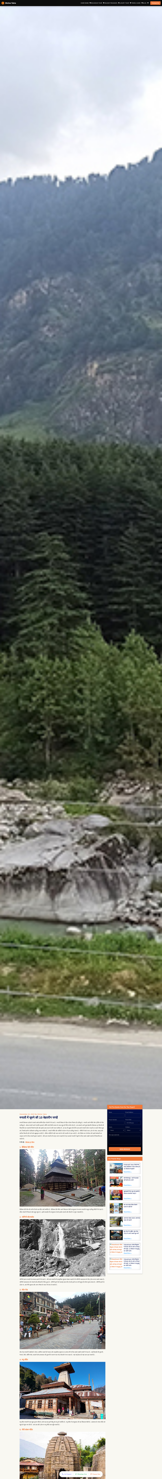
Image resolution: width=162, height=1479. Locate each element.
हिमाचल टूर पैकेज (30, 1142)
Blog (144, 3)
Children (127, 1127)
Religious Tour (96, 3)
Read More (128, 1171)
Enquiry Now (96, 1474)
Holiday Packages (110, 3)
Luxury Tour (124, 3)
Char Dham (85, 3)
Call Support (67, 1474)
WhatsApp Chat (82, 1474)
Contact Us (155, 3)
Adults (110, 1127)
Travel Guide (136, 3)
